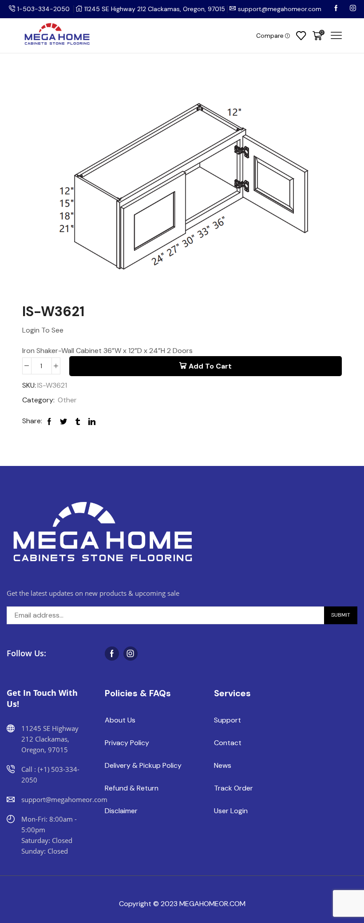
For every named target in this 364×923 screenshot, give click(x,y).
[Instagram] (353, 9)
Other (67, 400)
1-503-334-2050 (43, 9)
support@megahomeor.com (279, 9)
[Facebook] (337, 9)
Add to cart (210, 366)
